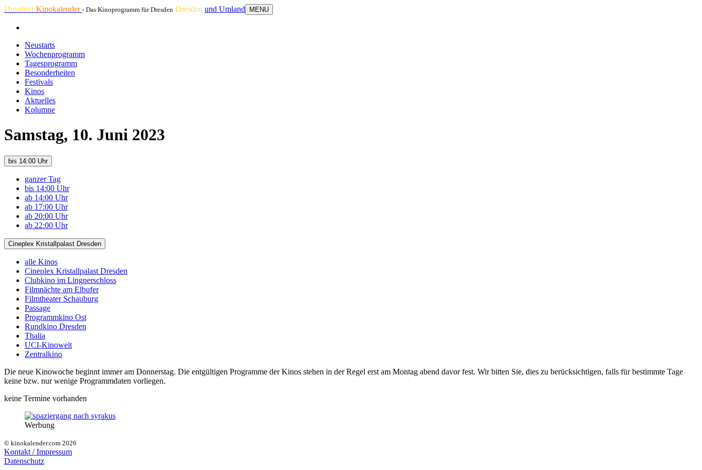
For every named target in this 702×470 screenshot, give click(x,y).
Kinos (34, 91)
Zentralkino (43, 354)
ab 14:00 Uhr (46, 197)
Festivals (39, 82)
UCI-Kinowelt (48, 345)
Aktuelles (40, 100)
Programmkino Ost (55, 317)
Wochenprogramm (55, 54)
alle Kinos (41, 261)
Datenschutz (24, 461)
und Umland (225, 9)
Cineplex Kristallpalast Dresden (54, 244)
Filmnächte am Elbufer (62, 289)
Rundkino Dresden (55, 326)
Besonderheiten (50, 72)
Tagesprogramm (51, 63)
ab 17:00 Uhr (46, 206)
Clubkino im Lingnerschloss (70, 280)
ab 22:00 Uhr (46, 225)
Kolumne (40, 109)
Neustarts (40, 45)
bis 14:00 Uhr (28, 161)
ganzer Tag (43, 179)
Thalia (35, 335)
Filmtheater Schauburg (61, 298)
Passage (37, 308)
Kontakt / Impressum (38, 451)
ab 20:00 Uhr (46, 216)
